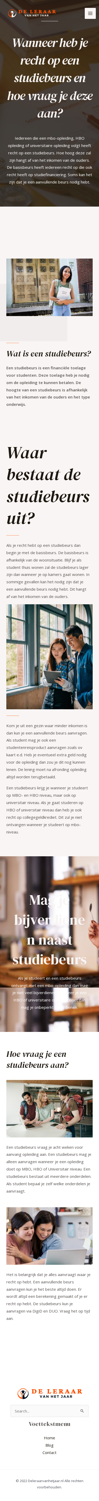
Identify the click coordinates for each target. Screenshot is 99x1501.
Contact (49, 1452)
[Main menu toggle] (90, 13)
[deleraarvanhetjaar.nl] (31, 13)
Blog (49, 1445)
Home (49, 1437)
